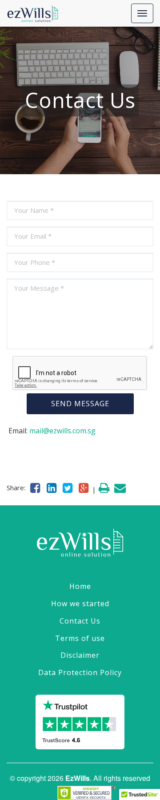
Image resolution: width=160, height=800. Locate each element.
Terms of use (80, 638)
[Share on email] (120, 488)
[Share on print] (104, 488)
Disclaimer (80, 655)
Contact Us (80, 621)
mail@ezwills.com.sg (62, 431)
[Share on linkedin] (51, 488)
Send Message (80, 403)
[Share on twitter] (68, 488)
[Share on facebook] (35, 488)
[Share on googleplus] (84, 488)
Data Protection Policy (80, 672)
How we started (80, 603)
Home (80, 586)
